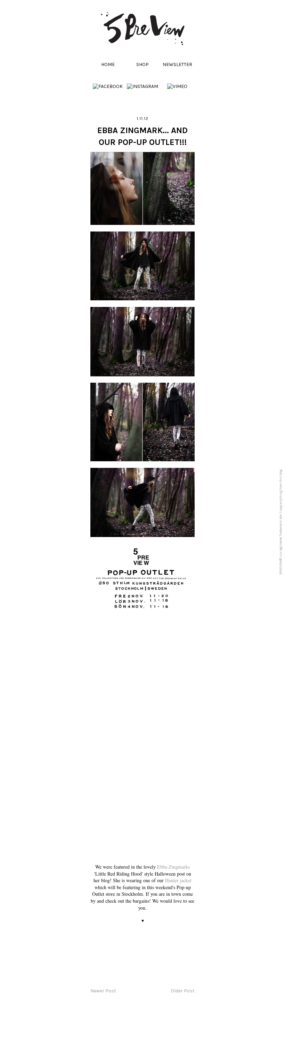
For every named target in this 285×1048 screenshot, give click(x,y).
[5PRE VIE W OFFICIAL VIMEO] (177, 86)
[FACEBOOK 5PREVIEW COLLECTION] (108, 86)
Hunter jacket (178, 880)
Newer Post (103, 991)
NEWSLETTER (177, 64)
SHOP (142, 64)
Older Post (183, 991)
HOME (108, 64)
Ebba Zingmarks (173, 866)
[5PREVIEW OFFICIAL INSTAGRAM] (142, 86)
